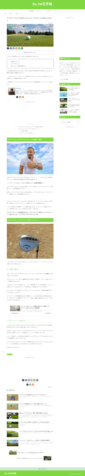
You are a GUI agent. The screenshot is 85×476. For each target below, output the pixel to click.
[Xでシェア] (8, 48)
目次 (28, 124)
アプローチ (10, 354)
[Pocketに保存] (16, 48)
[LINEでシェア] (19, 48)
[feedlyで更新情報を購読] (20, 97)
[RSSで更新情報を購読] (23, 97)
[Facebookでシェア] (11, 48)
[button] (22, 48)
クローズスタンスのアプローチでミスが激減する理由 (31, 126)
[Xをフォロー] (17, 97)
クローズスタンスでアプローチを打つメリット (29, 128)
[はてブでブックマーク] (13, 48)
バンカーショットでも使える (26, 132)
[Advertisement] (30, 111)
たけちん (18, 88)
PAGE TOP (43, 469)
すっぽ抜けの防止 (24, 130)
